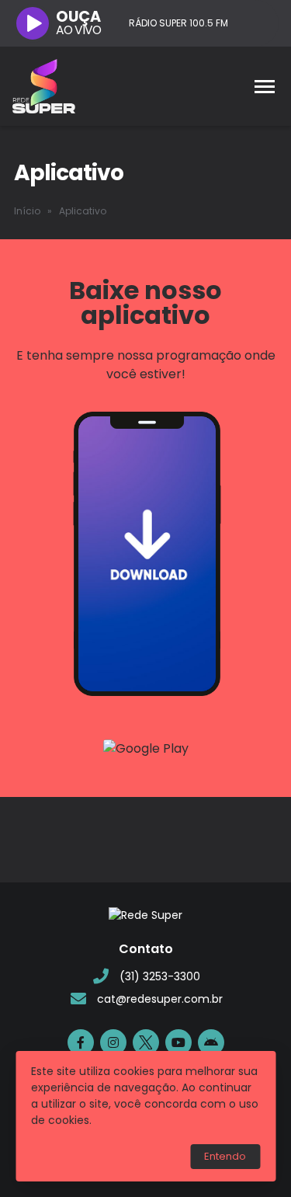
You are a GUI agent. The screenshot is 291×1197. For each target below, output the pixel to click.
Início (27, 210)
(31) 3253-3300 (160, 976)
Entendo (225, 1156)
